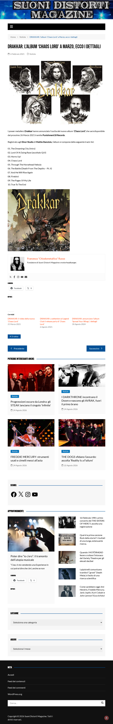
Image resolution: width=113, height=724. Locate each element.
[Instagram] (18, 277)
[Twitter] (10, 277)
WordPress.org (15, 694)
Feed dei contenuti (16, 681)
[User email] (26, 277)
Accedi (11, 674)
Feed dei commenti (16, 687)
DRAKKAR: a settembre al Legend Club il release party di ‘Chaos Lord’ (54, 321)
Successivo (94, 348)
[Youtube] (22, 277)
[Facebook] (14, 277)
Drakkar (15, 336)
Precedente (19, 348)
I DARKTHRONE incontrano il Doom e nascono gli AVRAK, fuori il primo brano (81, 400)
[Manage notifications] (106, 718)
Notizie (32, 54)
